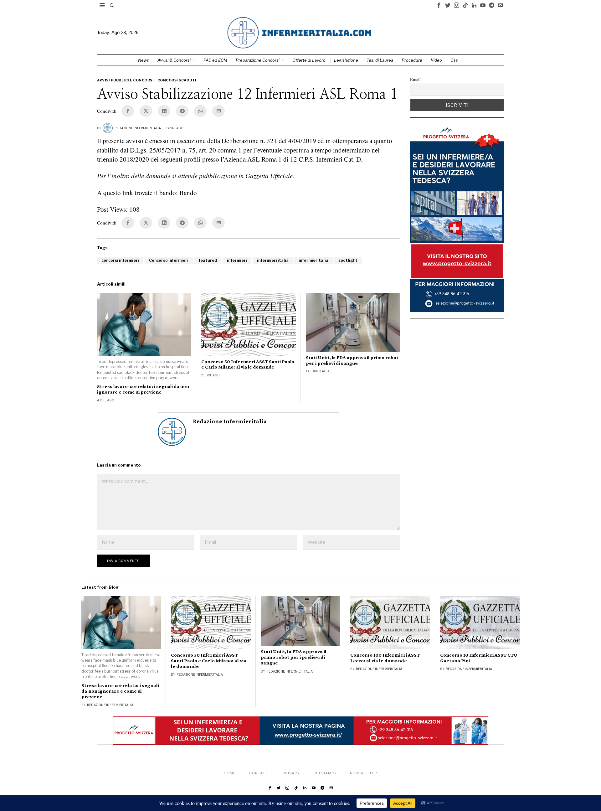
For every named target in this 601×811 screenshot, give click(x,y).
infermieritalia (313, 260)
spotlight (347, 260)
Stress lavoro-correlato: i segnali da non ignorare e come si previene (143, 389)
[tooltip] (439, 5)
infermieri (237, 260)
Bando (188, 192)
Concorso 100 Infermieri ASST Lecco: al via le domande (385, 658)
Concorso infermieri (168, 260)
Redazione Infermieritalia (138, 128)
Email (415, 79)
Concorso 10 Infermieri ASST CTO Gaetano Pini (478, 658)
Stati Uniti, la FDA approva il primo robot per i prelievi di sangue (352, 360)
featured (207, 260)
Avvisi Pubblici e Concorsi (125, 80)
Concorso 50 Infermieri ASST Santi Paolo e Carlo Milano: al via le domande (247, 364)
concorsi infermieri (120, 260)
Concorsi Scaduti (177, 80)
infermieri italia (273, 260)
